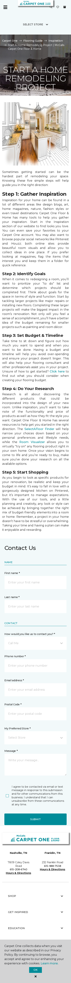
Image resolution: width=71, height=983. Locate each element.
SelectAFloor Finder (39, 429)
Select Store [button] (33, 24)
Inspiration (55, 40)
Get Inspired (18, 912)
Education (16, 928)
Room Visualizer (32, 442)
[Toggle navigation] (5, 7)
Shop (12, 896)
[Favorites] (57, 7)
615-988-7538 (52, 866)
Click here (57, 371)
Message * (10, 751)
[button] (51, 7)
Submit (35, 819)
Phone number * (15, 656)
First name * (12, 573)
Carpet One (9, 40)
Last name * (11, 597)
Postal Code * (12, 704)
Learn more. (49, 963)
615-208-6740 (18, 869)
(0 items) (64, 7)
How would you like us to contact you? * (29, 634)
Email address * (14, 680)
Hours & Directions (18, 873)
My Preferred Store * (17, 728)
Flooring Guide (33, 40)
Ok (35, 969)
